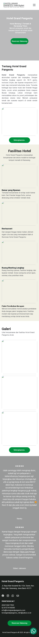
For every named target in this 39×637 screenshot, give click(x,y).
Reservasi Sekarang (19, 41)
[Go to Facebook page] (3, 596)
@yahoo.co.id (26, 613)
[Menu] (34, 5)
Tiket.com (24, 552)
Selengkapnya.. (19, 140)
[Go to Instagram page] (8, 596)
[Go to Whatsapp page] (13, 596)
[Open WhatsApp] (33, 631)
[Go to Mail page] (18, 596)
